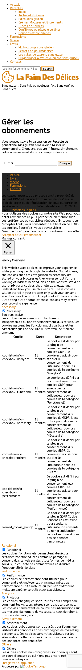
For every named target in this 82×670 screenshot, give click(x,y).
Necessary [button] (9, 307)
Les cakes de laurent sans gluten (41, 54)
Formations (18, 37)
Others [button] (6, 644)
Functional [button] (9, 546)
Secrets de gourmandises (36, 51)
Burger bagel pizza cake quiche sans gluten (49, 58)
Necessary (14, 311)
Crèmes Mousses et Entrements (41, 22)
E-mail (9, 163)
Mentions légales (24, 210)
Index (22, 12)
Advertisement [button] (12, 619)
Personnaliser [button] (31, 235)
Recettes (16, 8)
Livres (14, 44)
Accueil (15, 5)
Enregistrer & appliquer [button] (18, 663)
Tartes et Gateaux (31, 15)
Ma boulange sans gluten (36, 47)
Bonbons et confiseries (35, 33)
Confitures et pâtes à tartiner (39, 29)
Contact (15, 62)
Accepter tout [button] (12, 235)
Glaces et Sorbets (31, 26)
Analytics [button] (8, 593)
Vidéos (14, 40)
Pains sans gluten (31, 19)
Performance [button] (11, 571)
